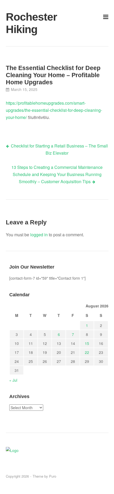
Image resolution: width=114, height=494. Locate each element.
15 (87, 343)
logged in (39, 235)
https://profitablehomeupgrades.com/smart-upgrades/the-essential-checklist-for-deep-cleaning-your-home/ (54, 110)
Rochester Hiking (23, 23)
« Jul (13, 380)
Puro (52, 476)
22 (87, 352)
